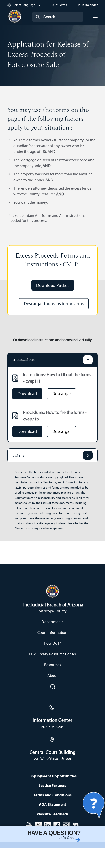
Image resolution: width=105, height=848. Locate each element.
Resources (52, 664)
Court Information (52, 632)
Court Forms (58, 5)
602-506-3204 (52, 726)
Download (27, 393)
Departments (52, 621)
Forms (18, 455)
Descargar (61, 393)
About (52, 675)
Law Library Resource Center (52, 654)
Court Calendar (87, 5)
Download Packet (52, 285)
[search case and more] (38, 17)
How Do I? (52, 643)
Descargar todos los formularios (54, 303)
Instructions (23, 359)
